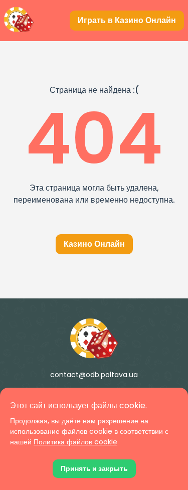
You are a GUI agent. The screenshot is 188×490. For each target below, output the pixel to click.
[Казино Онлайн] (94, 338)
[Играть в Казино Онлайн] (19, 20)
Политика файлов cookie (75, 442)
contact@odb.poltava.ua (94, 375)
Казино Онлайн (94, 244)
